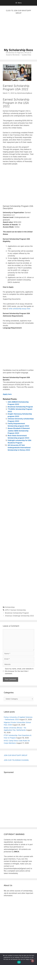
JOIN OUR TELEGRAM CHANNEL (16, 760)
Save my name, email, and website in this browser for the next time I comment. (19, 671)
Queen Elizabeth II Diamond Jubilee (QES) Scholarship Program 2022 (19, 430)
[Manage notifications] (32, 960)
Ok (19, 962)
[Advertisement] (18, 32)
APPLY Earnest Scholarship (15, 610)
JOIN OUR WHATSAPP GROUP (15, 755)
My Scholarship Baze (18, 50)
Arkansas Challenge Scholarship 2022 (19, 616)
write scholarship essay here (19, 309)
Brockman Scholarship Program (20, 407)
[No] (35, 959)
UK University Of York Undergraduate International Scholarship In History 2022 (19, 447)
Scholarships (10, 607)
